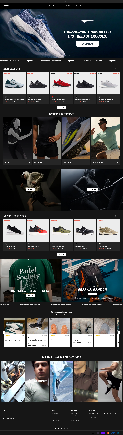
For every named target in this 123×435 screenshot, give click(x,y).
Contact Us (54, 418)
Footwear (67, 162)
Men (50, 5)
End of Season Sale (77, 5)
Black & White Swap (10, 246)
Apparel (8, 162)
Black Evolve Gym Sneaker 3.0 (82, 99)
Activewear (61, 5)
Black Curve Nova (79, 246)
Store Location (74, 418)
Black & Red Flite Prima (34, 246)
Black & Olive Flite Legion (58, 246)
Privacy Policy (74, 413)
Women (55, 5)
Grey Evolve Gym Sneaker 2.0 (106, 99)
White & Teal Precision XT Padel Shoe (14, 99)
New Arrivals (44, 5)
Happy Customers (56, 420)
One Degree (8, 432)
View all (61, 107)
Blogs (53, 415)
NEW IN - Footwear (14, 215)
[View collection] (13, 381)
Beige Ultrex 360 (103, 246)
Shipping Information (75, 420)
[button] (118, 5)
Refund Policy (74, 415)
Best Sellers (11, 68)
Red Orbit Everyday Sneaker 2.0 (59, 99)
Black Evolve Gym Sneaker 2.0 (35, 99)
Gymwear (38, 162)
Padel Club (68, 5)
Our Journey (55, 413)
